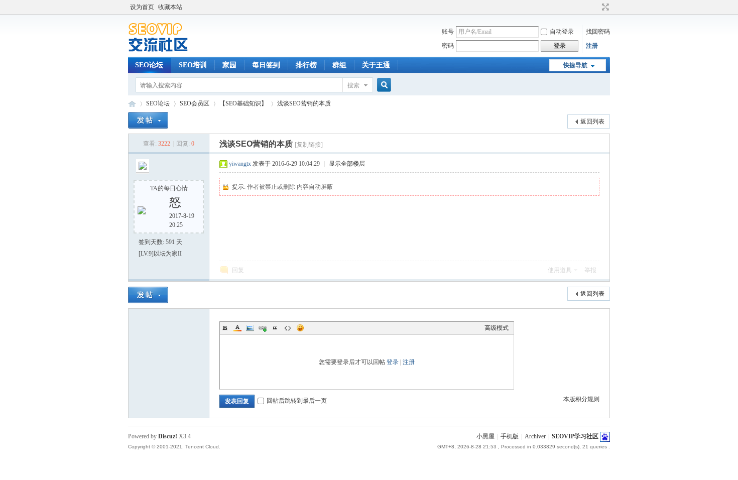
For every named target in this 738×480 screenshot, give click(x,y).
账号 (448, 31)
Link (263, 328)
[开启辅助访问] (595, 7)
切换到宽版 (604, 7)
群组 (339, 65)
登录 (393, 362)
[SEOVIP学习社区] (165, 50)
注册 (592, 45)
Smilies (300, 328)
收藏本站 (170, 7)
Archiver (535, 436)
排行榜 (306, 65)
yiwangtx (240, 163)
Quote (275, 328)
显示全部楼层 (347, 163)
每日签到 (266, 65)
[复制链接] (309, 144)
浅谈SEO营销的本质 (304, 103)
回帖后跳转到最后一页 (297, 400)
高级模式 (496, 327)
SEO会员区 (194, 103)
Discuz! (167, 436)
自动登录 (562, 31)
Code (288, 328)
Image (250, 328)
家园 (229, 65)
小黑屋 (485, 436)
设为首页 (142, 7)
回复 (238, 270)
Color (237, 328)
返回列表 (592, 121)
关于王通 (376, 65)
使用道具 (560, 270)
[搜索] (382, 85)
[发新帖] (148, 120)
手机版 (510, 436)
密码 (448, 45)
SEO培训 (193, 65)
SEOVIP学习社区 (132, 103)
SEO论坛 (149, 65)
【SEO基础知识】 (243, 103)
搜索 (353, 85)
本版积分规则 (581, 399)
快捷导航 (575, 65)
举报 (590, 270)
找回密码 (598, 31)
